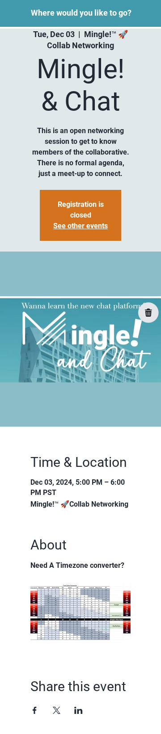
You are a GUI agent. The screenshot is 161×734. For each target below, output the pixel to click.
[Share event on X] (56, 710)
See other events (80, 226)
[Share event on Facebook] (34, 710)
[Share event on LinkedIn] (78, 710)
